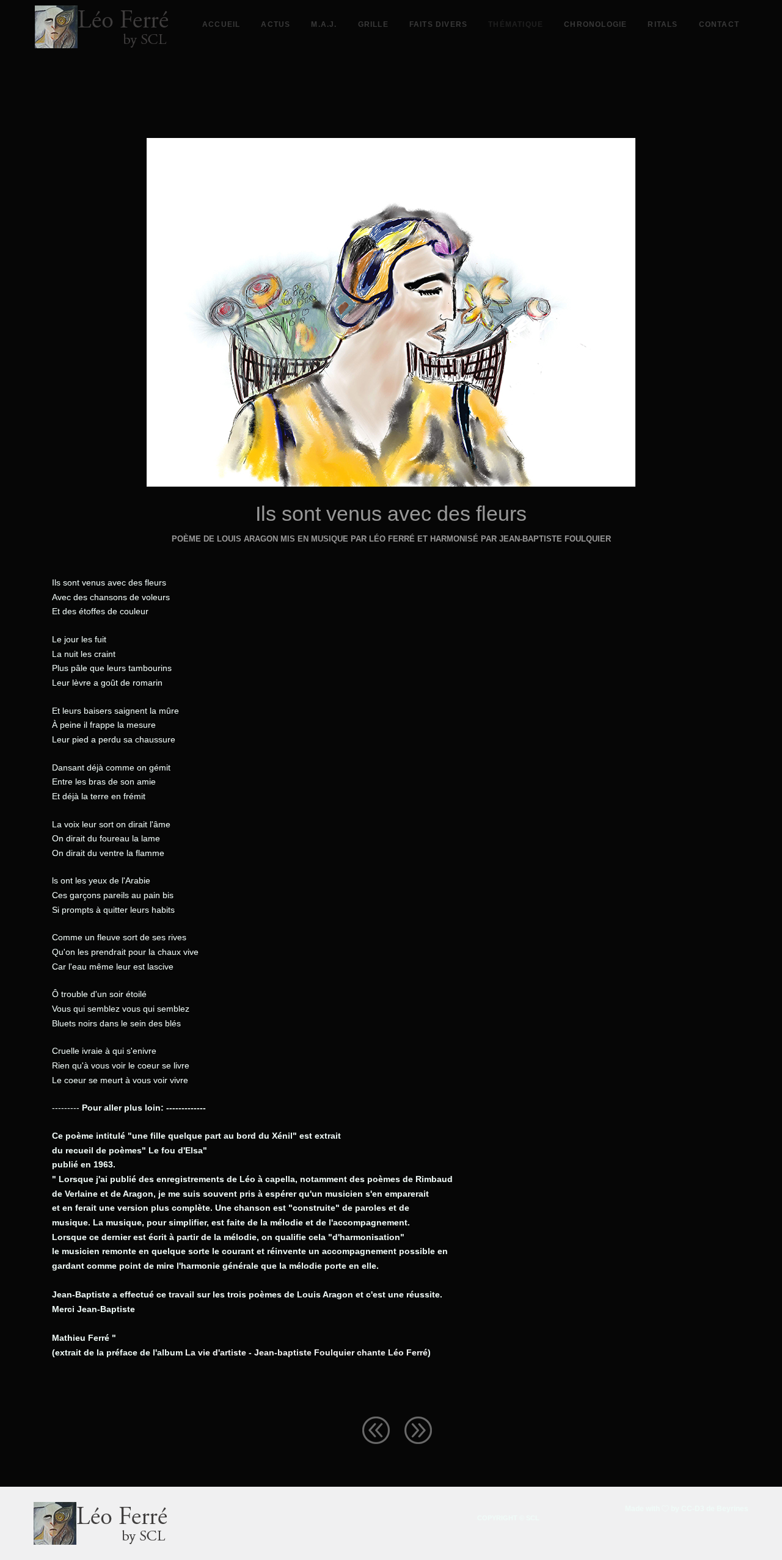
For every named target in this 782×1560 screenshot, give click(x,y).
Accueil (221, 24)
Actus (275, 24)
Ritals (663, 24)
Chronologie (595, 24)
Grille (373, 24)
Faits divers (438, 24)
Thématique (515, 24)
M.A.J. (324, 24)
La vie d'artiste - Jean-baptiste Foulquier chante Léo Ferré (306, 1352)
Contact (719, 24)
